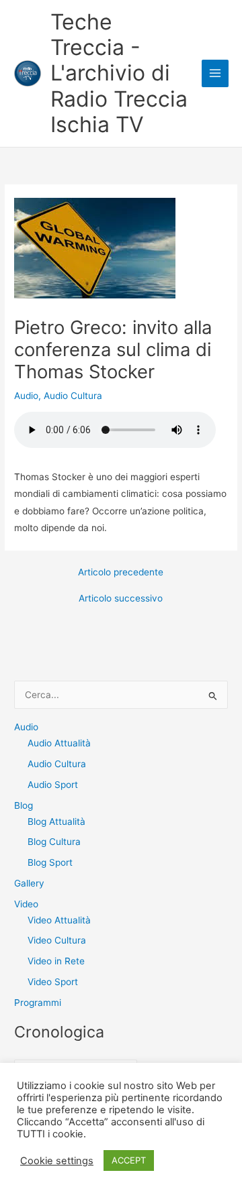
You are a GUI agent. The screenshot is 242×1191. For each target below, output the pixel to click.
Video (26, 904)
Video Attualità (59, 920)
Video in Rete (56, 961)
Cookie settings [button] (56, 1161)
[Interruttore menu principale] (215, 73)
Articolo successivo (121, 599)
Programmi (37, 1002)
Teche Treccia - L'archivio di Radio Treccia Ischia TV (119, 73)
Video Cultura (57, 940)
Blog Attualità (56, 821)
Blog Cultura (54, 841)
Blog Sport (50, 862)
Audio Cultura (73, 395)
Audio (26, 395)
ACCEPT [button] (129, 1160)
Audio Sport (53, 784)
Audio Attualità (59, 743)
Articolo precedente (120, 572)
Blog (23, 805)
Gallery (29, 883)
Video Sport (53, 981)
